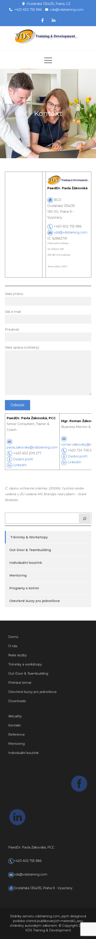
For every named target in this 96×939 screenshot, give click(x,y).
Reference (16, 735)
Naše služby (17, 655)
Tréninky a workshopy (25, 664)
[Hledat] (84, 518)
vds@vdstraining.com (66, 10)
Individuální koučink (25, 563)
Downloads (17, 701)
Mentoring (18, 575)
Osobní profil (23, 459)
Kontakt (14, 725)
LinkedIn (20, 465)
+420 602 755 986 (28, 10)
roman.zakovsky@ (75, 444)
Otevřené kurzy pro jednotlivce (34, 601)
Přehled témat (19, 683)
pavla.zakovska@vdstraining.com (32, 447)
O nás (12, 646)
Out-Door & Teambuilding (30, 550)
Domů (13, 637)
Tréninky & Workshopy (29, 537)
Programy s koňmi (24, 588)
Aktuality (15, 716)
